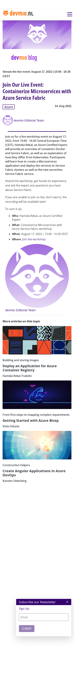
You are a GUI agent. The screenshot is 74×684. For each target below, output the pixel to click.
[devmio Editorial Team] (8, 120)
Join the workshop (34, 239)
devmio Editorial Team (29, 120)
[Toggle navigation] (19, 14)
